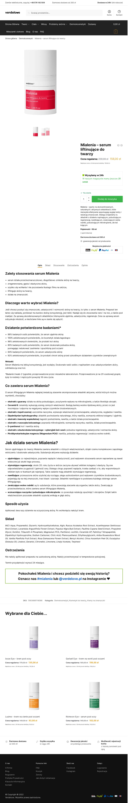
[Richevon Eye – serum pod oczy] (94, 695)
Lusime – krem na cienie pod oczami (22, 716)
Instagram (70, 771)
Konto (109, 15)
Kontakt (119, 15)
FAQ (37, 768)
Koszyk (39, 771)
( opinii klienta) (86, 233)
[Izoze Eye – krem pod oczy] (33, 637)
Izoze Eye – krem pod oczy (18, 658)
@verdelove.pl (70, 579)
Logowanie (102, 768)
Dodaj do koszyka (107, 199)
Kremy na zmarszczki (96, 600)
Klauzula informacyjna (15, 781)
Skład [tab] (47, 265)
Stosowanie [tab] (58, 265)
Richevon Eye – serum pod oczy (81, 716)
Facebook (70, 768)
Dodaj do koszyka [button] (33, 675)
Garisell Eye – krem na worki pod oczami (85, 658)
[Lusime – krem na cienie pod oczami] (33, 695)
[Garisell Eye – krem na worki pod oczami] (94, 637)
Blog (7, 771)
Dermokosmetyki (26, 38)
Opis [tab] (40, 265)
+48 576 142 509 (37, 2)
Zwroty (39, 775)
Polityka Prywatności (14, 778)
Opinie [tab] (85, 265)
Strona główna (11, 38)
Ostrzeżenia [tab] (73, 265)
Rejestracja (102, 771)
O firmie (8, 768)
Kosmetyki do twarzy (77, 600)
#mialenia (45, 579)
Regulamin (10, 775)
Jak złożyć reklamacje (45, 778)
